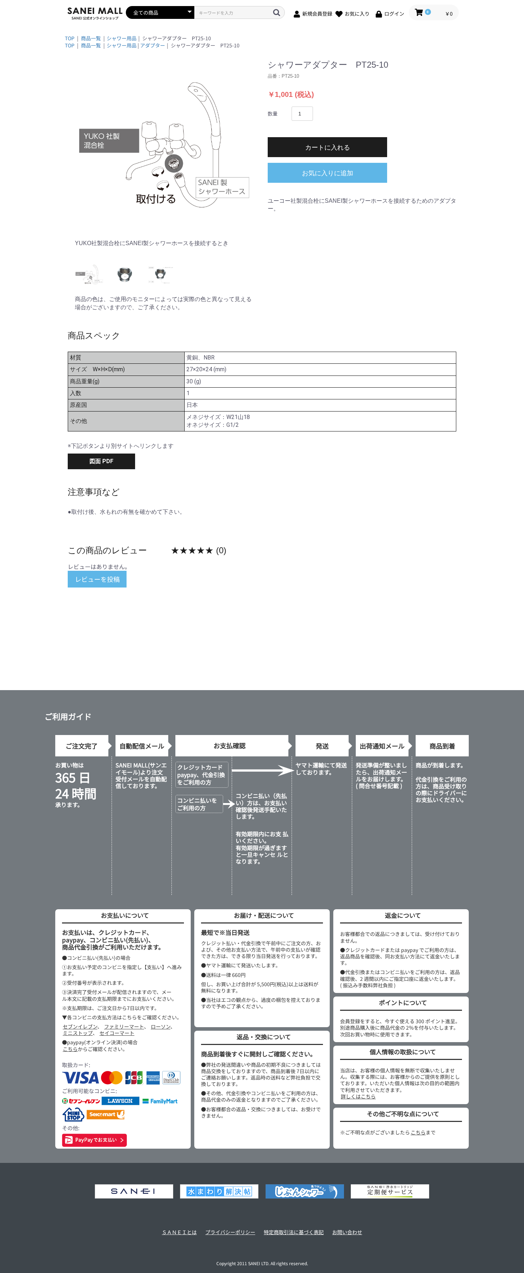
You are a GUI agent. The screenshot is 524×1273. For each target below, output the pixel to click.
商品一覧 (91, 38)
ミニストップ (78, 1032)
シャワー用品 (122, 38)
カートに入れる (327, 147)
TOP (70, 38)
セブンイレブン (80, 1026)
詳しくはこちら (358, 1096)
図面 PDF (101, 461)
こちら (70, 1048)
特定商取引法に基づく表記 (294, 1232)
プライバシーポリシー (230, 1232)
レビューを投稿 (97, 579)
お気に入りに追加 (327, 173)
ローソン (160, 1026)
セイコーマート (116, 1032)
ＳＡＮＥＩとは (179, 1232)
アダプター (152, 45)
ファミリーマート (124, 1026)
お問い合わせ (347, 1232)
